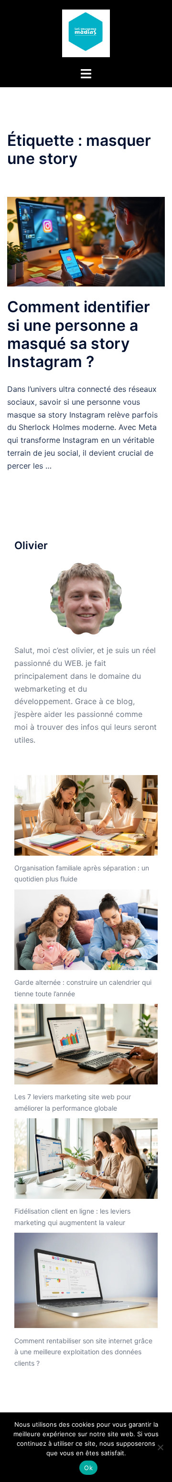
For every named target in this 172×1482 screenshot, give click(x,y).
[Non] (160, 1447)
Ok (88, 1468)
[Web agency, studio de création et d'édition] (86, 32)
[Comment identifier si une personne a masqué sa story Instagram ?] (86, 240)
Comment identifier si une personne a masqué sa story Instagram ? (78, 334)
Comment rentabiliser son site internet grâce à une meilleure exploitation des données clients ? (83, 1352)
